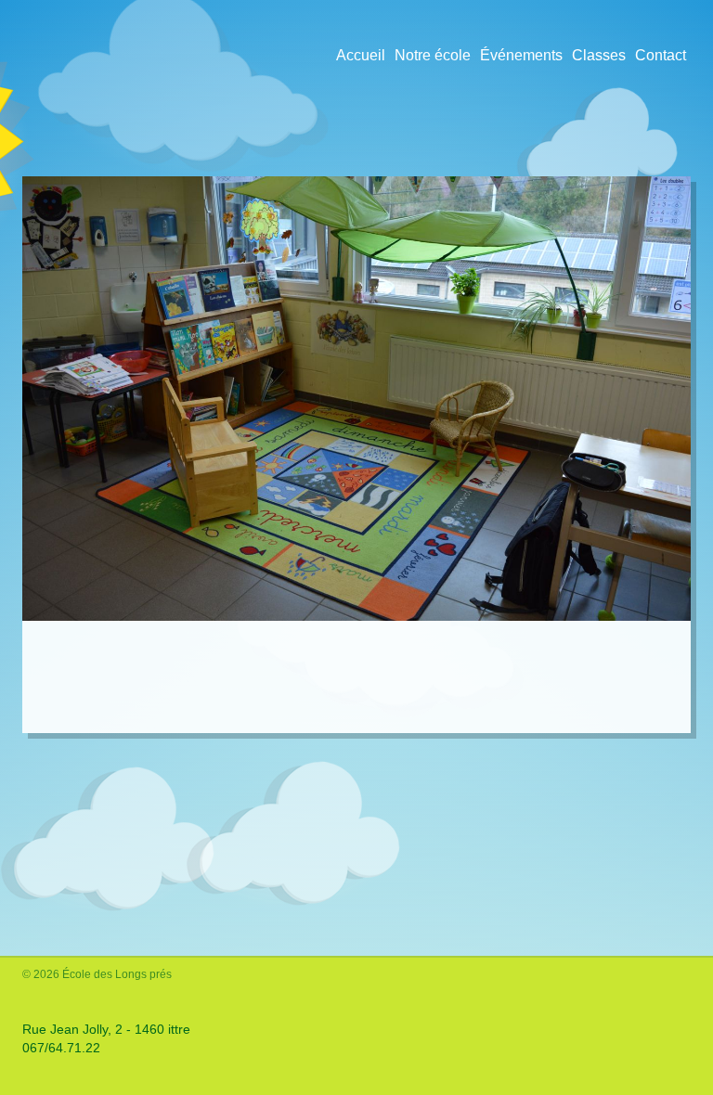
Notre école (433, 55)
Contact (660, 55)
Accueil (360, 55)
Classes (599, 55)
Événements (521, 55)
